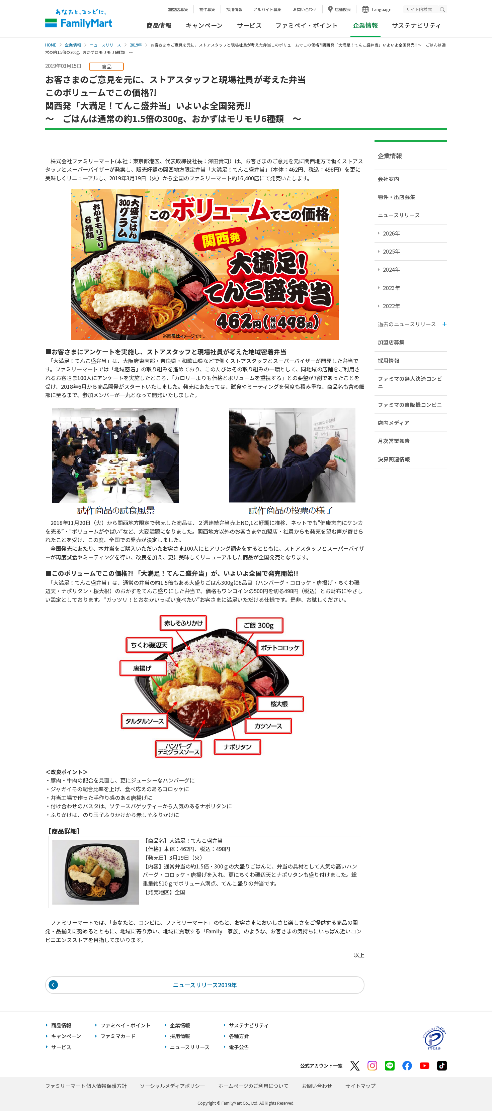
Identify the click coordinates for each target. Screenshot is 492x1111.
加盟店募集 (178, 9)
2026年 (391, 233)
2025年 (391, 251)
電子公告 (239, 1046)
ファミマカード (118, 1035)
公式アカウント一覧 (321, 1065)
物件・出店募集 (396, 196)
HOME (50, 45)
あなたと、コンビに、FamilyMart (78, 18)
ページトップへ (470, 1089)
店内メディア (394, 422)
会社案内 (388, 178)
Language (382, 9)
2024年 (391, 269)
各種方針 (239, 1035)
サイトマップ (360, 1085)
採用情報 (234, 9)
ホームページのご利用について (253, 1085)
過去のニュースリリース (407, 324)
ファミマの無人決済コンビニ (410, 382)
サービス (249, 25)
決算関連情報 (394, 459)
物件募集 (207, 9)
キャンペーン (204, 25)
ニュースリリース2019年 (205, 985)
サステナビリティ (417, 25)
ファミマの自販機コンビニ (410, 404)
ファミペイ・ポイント (306, 25)
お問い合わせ (305, 9)
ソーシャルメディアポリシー (172, 1085)
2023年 (391, 287)
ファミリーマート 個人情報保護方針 (86, 1085)
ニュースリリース (105, 45)
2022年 (391, 305)
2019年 (136, 45)
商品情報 (159, 25)
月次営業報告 (394, 440)
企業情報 (73, 45)
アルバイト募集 (267, 9)
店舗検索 (343, 9)
